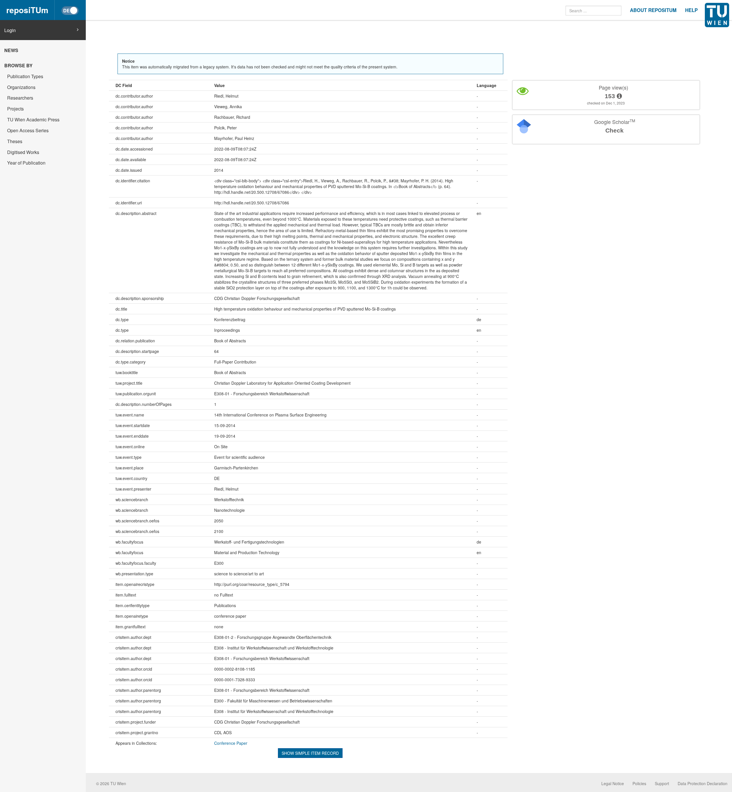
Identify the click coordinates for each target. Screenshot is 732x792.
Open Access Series (28, 130)
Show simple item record (310, 753)
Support (662, 783)
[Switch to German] (70, 10)
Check (614, 130)
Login (10, 30)
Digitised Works (23, 152)
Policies (639, 783)
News (11, 50)
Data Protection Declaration (702, 783)
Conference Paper (230, 743)
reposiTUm (27, 10)
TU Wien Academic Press (33, 119)
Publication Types (25, 76)
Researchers (20, 97)
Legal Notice (612, 783)
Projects (15, 108)
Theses (14, 141)
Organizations (21, 87)
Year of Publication (26, 162)
